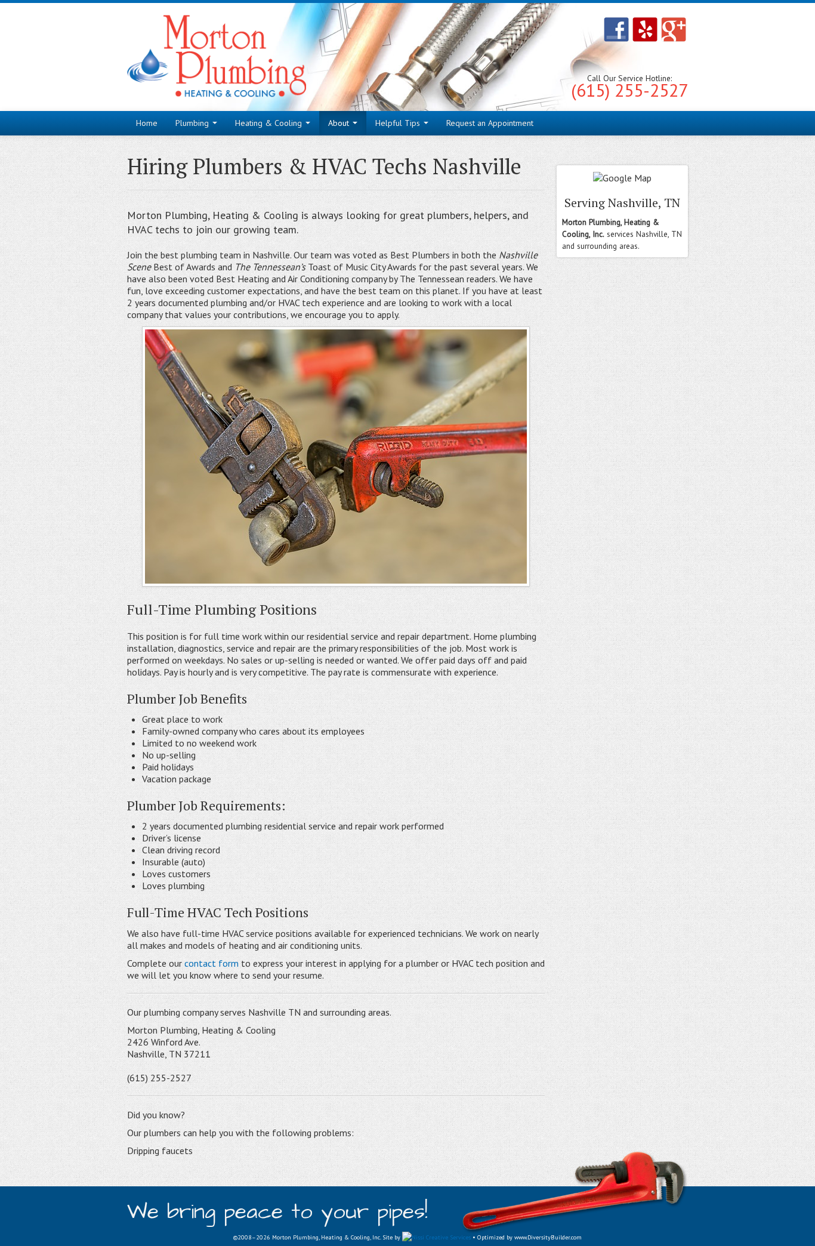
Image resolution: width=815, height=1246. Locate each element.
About (339, 123)
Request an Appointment (489, 123)
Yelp (645, 29)
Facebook (616, 29)
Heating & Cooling (269, 123)
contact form (211, 963)
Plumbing (193, 123)
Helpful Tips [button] (398, 123)
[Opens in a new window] (436, 1237)
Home (147, 123)
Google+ (673, 29)
